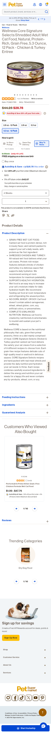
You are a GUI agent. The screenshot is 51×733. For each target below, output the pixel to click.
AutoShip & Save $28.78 (24, 166)
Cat (3, 25)
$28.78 (18, 108)
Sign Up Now (10, 638)
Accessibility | (22, 713)
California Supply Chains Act (34, 715)
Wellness (5, 28)
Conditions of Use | (11, 713)
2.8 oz (24, 125)
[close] (46, 11)
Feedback (48, 366)
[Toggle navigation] (5, 4)
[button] (13, 215)
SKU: (27, 102)
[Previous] (38, 19)
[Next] (44, 19)
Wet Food (23, 25)
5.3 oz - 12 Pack (11, 130)
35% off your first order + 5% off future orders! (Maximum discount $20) (24, 113)
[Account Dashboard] (40, 4)
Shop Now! (25, 20)
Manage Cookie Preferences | (14, 715)
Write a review (37, 99)
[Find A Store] (34, 4)
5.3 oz (33, 125)
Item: (9, 102)
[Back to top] (43, 712)
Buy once (9, 161)
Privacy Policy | (33, 713)
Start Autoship (27, 728)
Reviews (7, 520)
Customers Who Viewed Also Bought (25, 429)
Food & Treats (12, 25)
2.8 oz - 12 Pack (10, 125)
